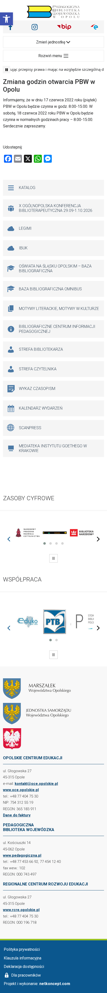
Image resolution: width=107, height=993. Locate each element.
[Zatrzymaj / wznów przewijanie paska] (6, 69)
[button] (6, 18)
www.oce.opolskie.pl (21, 790)
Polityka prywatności (22, 949)
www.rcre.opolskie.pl (21, 910)
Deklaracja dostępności (24, 966)
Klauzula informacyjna (22, 958)
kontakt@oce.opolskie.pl (36, 783)
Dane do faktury (17, 815)
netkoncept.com (54, 983)
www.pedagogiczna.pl (22, 855)
